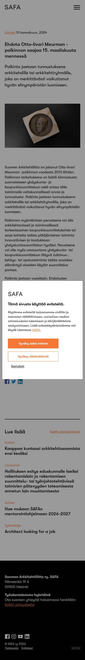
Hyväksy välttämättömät (33, 356)
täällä (36, 330)
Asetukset (17, 366)
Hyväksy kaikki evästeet (33, 343)
